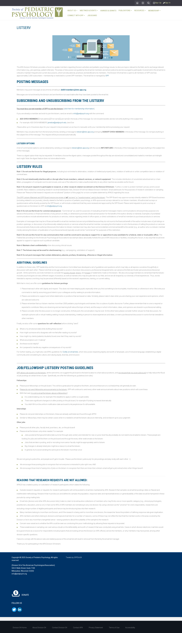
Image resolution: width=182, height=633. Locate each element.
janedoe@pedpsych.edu (57, 123)
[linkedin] (19, 609)
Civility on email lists (70, 352)
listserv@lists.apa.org (85, 132)
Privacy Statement (96, 628)
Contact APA (78, 628)
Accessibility (130, 628)
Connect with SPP (75, 15)
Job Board (92, 15)
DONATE (25, 595)
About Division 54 (39, 628)
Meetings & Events (88, 11)
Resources (139, 11)
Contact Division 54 (59, 628)
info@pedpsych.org (81, 114)
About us (71, 11)
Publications (124, 11)
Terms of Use (114, 628)
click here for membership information (79, 109)
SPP (107, 76)
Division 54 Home (19, 628)
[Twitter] (14, 609)
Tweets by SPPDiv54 (74, 557)
